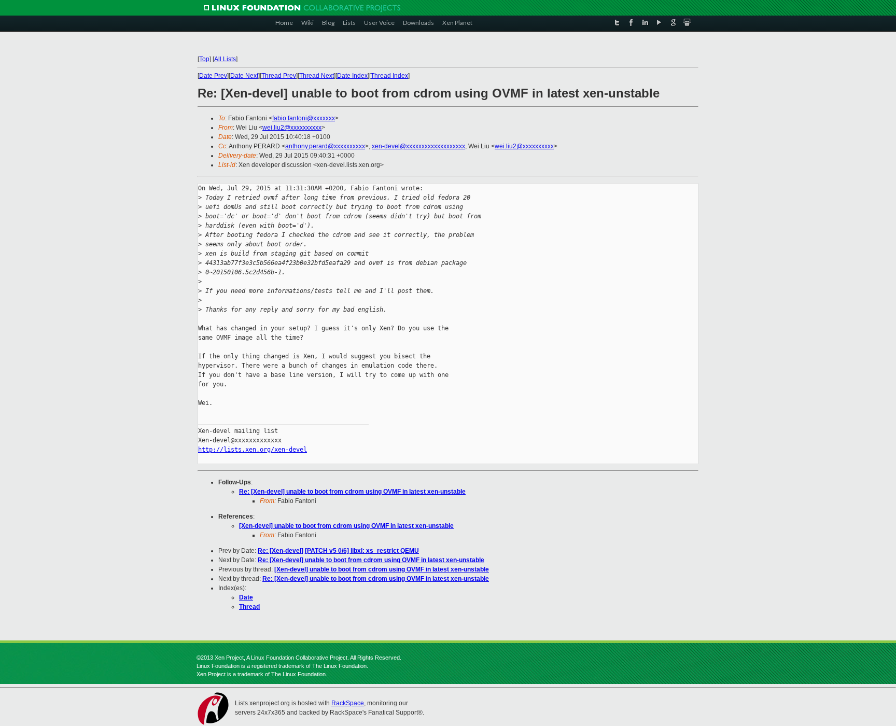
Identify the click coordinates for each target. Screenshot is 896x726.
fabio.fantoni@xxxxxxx (303, 118)
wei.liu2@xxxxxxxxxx (291, 127)
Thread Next (316, 75)
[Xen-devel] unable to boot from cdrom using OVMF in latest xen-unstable (346, 525)
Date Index (352, 75)
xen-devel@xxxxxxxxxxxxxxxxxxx (418, 146)
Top (204, 59)
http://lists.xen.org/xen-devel (252, 449)
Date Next (244, 75)
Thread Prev (278, 75)
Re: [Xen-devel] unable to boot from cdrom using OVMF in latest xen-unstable (352, 491)
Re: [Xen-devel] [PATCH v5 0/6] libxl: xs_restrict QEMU (338, 550)
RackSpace (347, 703)
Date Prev (213, 75)
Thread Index (389, 75)
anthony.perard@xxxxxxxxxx (325, 146)
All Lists (225, 59)
